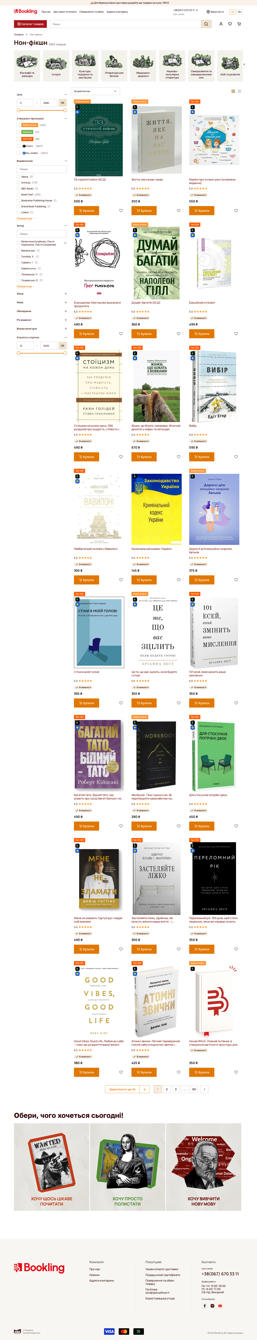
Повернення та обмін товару (159, 1282)
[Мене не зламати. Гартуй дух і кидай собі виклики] (99, 878)
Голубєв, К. (30, 256)
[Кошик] (239, 24)
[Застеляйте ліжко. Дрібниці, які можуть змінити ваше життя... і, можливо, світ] (156, 878)
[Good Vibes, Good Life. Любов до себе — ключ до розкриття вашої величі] (99, 1001)
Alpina (27, 176)
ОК (62, 102)
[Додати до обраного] (121, 210)
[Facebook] (205, 1306)
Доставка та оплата (65, 11)
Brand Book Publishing (36, 206)
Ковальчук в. (31, 268)
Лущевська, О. (32, 280)
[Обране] (230, 24)
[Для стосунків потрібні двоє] (214, 755)
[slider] (18, 110)
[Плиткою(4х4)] (239, 91)
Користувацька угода (160, 1298)
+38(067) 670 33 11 (184, 10)
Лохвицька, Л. (31, 274)
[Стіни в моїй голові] (99, 632)
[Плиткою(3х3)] (233, 91)
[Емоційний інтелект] (214, 263)
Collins (27, 212)
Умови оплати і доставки (161, 1269)
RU (239, 11)
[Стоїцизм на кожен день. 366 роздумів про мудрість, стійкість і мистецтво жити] (99, 386)
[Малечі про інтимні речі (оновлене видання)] (214, 140)
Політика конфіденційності (157, 1291)
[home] (26, 34)
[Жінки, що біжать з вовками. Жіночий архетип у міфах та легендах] (156, 386)
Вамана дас (30, 250)
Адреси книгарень (117, 11)
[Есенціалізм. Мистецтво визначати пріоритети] (99, 263)
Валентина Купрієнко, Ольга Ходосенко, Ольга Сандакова (44, 243)
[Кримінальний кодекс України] (156, 509)
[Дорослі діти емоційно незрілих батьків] (214, 509)
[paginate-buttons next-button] (204, 1089)
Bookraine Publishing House (39, 200)
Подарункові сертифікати (162, 1274)
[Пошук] (206, 24)
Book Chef (31, 194)
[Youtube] (220, 1306)
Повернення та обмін (91, 11)
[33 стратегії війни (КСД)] (99, 140)
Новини (94, 1274)
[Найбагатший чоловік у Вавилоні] (99, 509)
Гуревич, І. (29, 262)
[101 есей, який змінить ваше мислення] (214, 632)
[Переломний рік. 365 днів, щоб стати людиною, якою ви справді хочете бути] (214, 878)
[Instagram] (212, 1306)
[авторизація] (221, 24)
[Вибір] (214, 386)
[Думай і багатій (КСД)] (156, 263)
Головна (18, 34)
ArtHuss (29, 182)
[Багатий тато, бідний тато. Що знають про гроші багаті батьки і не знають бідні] (99, 755)
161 (194, 1089)
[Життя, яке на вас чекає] (156, 140)
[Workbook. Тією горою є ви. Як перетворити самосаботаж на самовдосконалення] (156, 755)
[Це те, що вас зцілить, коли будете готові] (156, 632)
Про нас (46, 11)
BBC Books (29, 188)
